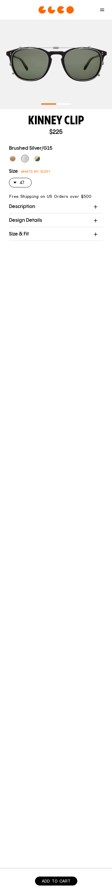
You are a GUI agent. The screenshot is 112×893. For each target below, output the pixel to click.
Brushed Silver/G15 (30, 148)
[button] (12, 158)
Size (13, 171)
